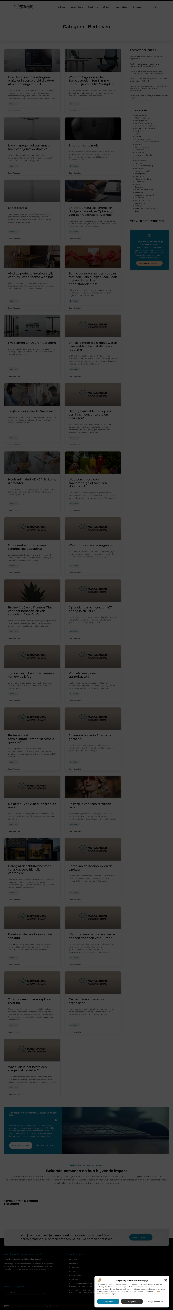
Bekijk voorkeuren (155, 1302)
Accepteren (108, 1302)
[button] (165, 1280)
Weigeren (132, 1302)
